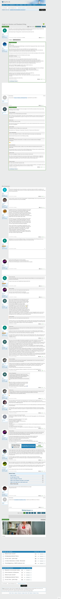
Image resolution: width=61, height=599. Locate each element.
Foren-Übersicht (4, 583)
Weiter (43, 512)
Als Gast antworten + (5, 26)
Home (3, 4)
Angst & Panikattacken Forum (12, 583)
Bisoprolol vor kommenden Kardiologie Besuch (15, 570)
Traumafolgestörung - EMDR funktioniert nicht (15, 563)
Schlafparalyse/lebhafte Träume (12, 556)
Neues (7, 4)
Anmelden (43, 4)
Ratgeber (21, 4)
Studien (34, 4)
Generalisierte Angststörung (22, 583)
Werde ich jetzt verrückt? (10, 553)
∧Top (58, 598)
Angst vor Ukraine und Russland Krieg (14, 24)
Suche (17, 4)
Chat (25, 4)
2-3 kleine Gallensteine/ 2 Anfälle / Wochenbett (15, 560)
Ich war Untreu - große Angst (11, 558)
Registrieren (43, 6)
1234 (43, 26)
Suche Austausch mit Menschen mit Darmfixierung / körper (17, 572)
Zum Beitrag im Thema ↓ (13, 81)
